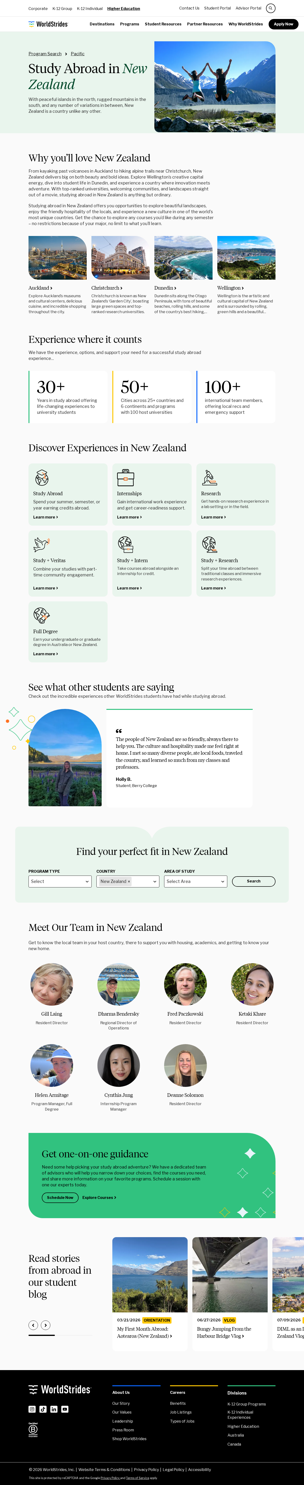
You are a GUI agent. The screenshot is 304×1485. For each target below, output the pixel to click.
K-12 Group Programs (247, 1404)
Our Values (122, 1412)
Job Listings (181, 1412)
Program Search (45, 53)
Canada (234, 1444)
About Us (121, 1392)
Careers (177, 1392)
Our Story (121, 1403)
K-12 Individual (90, 8)
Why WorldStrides (245, 24)
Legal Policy (173, 1469)
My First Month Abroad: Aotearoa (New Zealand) (143, 1332)
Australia (236, 1435)
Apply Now (283, 24)
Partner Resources (205, 24)
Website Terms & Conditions (104, 1469)
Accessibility (199, 1469)
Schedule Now (60, 1197)
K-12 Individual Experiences (240, 1415)
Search (254, 881)
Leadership (122, 1421)
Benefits (178, 1403)
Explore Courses (97, 1197)
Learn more (44, 517)
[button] (51, 994)
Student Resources (163, 24)
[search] (271, 8)
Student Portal (217, 8)
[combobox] (31, 881)
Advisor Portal (248, 8)
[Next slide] (45, 1325)
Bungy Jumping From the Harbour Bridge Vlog (224, 1332)
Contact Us (189, 8)
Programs (129, 24)
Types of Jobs (182, 1421)
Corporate (38, 8)
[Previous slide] (33, 1325)
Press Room (123, 1430)
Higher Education (123, 8)
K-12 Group (62, 8)
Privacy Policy (146, 1469)
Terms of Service (137, 1478)
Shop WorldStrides (129, 1439)
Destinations (102, 24)
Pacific (78, 53)
